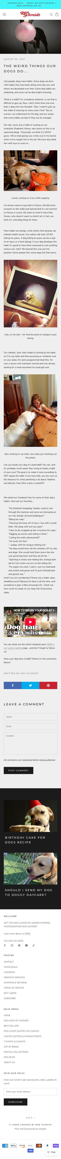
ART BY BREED (11, 1046)
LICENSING (9, 972)
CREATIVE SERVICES (14, 977)
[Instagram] (12, 945)
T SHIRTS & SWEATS (14, 1041)
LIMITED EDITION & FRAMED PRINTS (22, 1036)
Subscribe (15, 1102)
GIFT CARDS (10, 993)
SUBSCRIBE (10, 998)
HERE (27, 933)
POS (17, 1128)
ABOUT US (9, 1062)
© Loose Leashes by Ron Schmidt (30, 1125)
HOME (7, 1015)
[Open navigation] (4, 14)
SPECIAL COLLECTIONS (16, 1051)
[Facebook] (5, 945)
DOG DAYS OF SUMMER (16, 1020)
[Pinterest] (19, 945)
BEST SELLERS (11, 1025)
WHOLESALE (11, 966)
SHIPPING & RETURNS (15, 982)
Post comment (18, 770)
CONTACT (9, 961)
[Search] (51, 14)
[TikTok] (34, 945)
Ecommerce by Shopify (35, 1128)
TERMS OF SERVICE (14, 987)
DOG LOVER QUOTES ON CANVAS (21, 1031)
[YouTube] (26, 945)
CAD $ (29, 1118)
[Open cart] (57, 14)
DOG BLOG (9, 1057)
